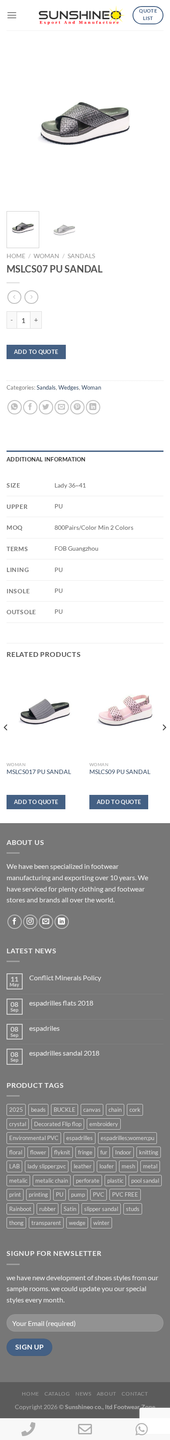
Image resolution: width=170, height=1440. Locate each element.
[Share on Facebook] (30, 407)
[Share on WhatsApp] (14, 407)
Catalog (57, 1393)
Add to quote (36, 351)
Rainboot (20, 1208)
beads (38, 1109)
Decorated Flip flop (58, 1123)
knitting (148, 1152)
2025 (16, 1109)
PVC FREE (125, 1194)
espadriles (44, 1028)
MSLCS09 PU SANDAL (119, 771)
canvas (92, 1109)
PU (59, 1194)
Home (16, 255)
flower (38, 1152)
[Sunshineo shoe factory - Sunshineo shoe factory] (82, 15)
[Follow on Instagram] (30, 922)
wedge (77, 1222)
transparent (46, 1222)
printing (38, 1194)
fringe (85, 1152)
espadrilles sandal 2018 (64, 1053)
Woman (46, 255)
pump (78, 1194)
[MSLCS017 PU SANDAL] (44, 712)
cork (134, 1109)
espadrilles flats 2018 (61, 1003)
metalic (18, 1180)
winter (101, 1222)
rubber (47, 1208)
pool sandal (145, 1180)
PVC (98, 1194)
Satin (70, 1208)
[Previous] (20, 126)
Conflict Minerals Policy (65, 977)
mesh (128, 1166)
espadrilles (79, 1137)
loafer (106, 1166)
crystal (17, 1123)
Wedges (68, 387)
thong (16, 1222)
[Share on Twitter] (46, 407)
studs (132, 1208)
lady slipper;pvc (46, 1166)
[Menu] (12, 15)
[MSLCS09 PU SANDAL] (126, 712)
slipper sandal (101, 1208)
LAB (14, 1166)
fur (103, 1152)
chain (115, 1109)
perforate (87, 1180)
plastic (115, 1180)
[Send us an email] (46, 922)
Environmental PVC (33, 1137)
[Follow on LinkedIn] (61, 922)
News (83, 1393)
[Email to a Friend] (61, 407)
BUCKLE (64, 1109)
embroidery (103, 1123)
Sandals (81, 255)
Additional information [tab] (46, 459)
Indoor (123, 1152)
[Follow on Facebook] (14, 922)
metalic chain (51, 1180)
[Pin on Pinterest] (77, 407)
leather (83, 1166)
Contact (135, 1393)
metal (150, 1166)
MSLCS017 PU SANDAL (39, 771)
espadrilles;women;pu (127, 1137)
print (15, 1194)
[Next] (149, 126)
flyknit (62, 1152)
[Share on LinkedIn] (93, 407)
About (106, 1393)
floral (15, 1152)
